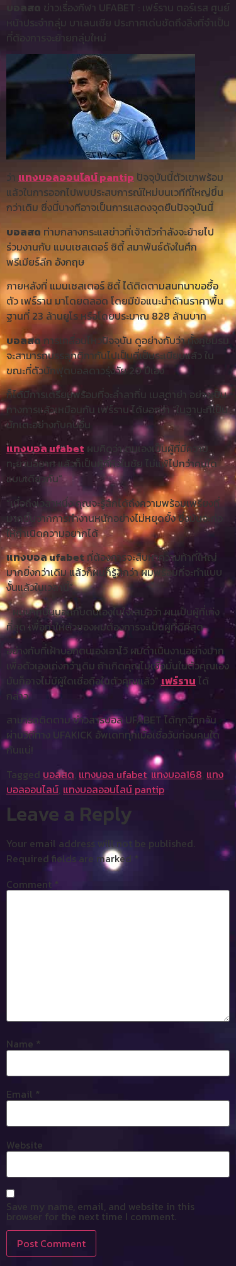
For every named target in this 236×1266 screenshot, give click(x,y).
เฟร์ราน (178, 680)
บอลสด (58, 774)
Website (24, 1145)
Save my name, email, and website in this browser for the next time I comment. (100, 1211)
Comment (32, 884)
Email (23, 1094)
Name (23, 1044)
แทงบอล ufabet (45, 448)
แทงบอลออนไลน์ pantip (76, 177)
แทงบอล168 (176, 774)
